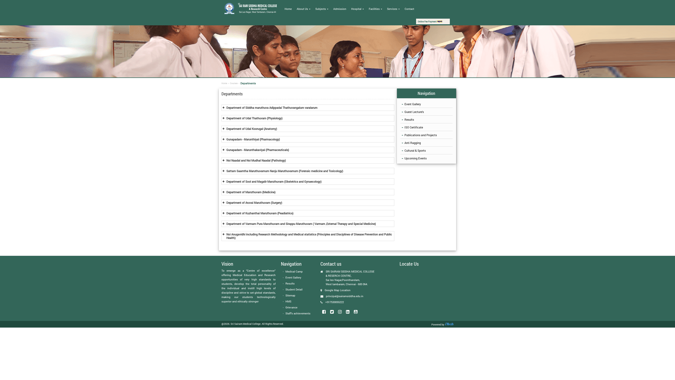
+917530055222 (334, 302)
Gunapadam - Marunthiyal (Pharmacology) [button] (253, 139)
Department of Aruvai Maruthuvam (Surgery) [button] (254, 202)
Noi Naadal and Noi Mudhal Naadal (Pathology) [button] (256, 160)
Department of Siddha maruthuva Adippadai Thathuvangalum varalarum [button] (271, 107)
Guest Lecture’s (414, 112)
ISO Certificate (413, 127)
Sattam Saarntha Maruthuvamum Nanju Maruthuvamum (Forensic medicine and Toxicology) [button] (284, 171)
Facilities (374, 9)
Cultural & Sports (415, 150)
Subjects (321, 9)
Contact (409, 9)
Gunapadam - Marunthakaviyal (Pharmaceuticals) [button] (257, 150)
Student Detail (294, 289)
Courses (234, 83)
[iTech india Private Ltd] (449, 324)
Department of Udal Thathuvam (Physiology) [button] (254, 118)
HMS (288, 301)
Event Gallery (412, 104)
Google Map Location (338, 290)
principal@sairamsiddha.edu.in (344, 296)
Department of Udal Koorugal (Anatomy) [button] (251, 129)
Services (392, 9)
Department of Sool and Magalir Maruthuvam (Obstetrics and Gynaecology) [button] (274, 181)
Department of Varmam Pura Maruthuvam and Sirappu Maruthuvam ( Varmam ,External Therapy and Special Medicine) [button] (301, 224)
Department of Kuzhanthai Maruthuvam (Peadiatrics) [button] (259, 213)
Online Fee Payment (427, 21)
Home (288, 9)
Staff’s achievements (297, 313)
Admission (339, 9)
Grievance (291, 307)
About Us (303, 9)
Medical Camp (294, 271)
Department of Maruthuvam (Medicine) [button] (250, 192)
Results (409, 119)
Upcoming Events (415, 158)
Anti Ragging (412, 143)
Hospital (356, 9)
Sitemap (290, 295)
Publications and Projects (420, 135)
